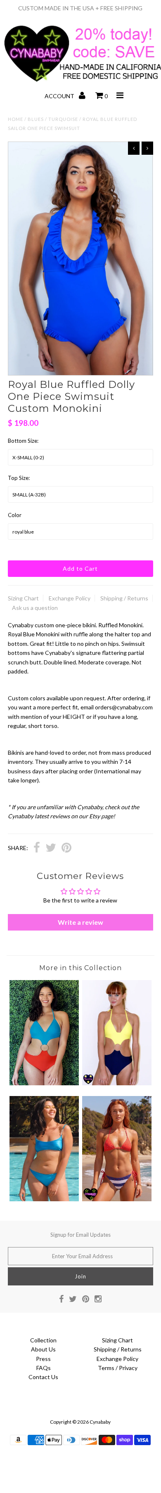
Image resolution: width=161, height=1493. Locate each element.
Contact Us (43, 1376)
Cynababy (100, 1422)
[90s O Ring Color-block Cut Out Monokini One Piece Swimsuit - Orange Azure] (44, 1083)
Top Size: (19, 478)
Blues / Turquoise (53, 119)
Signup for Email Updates (80, 1234)
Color (14, 515)
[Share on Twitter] (50, 848)
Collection (43, 1340)
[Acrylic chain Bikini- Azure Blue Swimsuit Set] (44, 1198)
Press (43, 1358)
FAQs (43, 1367)
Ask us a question (35, 607)
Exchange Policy (69, 598)
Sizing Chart (23, 598)
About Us (43, 1349)
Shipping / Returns (124, 598)
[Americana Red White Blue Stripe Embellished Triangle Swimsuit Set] (117, 1198)
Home (15, 119)
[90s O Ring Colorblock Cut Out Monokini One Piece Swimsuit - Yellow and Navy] (117, 1083)
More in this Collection (80, 968)
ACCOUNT (60, 95)
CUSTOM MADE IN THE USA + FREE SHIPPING (80, 8)
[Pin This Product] (66, 848)
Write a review (80, 922)
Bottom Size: (23, 440)
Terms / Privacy (117, 1367)
